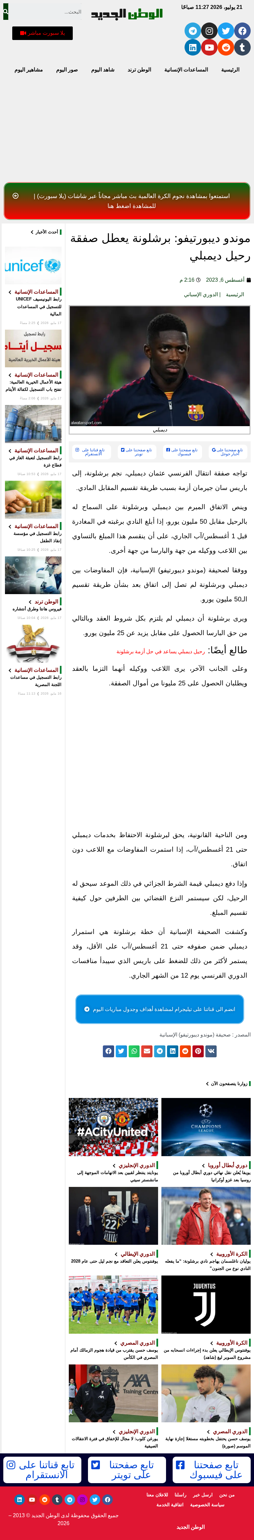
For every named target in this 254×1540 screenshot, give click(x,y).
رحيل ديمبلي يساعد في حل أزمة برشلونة (160, 651)
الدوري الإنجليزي (137, 1165)
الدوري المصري (137, 1342)
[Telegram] (193, 30)
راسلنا (181, 1494)
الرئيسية (230, 69)
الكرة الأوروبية (231, 1253)
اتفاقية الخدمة (170, 1504)
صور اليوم (67, 69)
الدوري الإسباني (201, 294)
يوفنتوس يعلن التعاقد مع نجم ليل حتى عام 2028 (114, 1261)
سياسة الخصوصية (207, 1504)
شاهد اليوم (102, 69)
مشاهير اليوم (29, 69)
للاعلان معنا (157, 1494)
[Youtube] (209, 47)
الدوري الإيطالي (138, 1253)
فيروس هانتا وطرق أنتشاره (37, 608)
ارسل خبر (203, 1494)
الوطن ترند (139, 69)
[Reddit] (226, 47)
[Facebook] (242, 30)
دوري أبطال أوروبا (227, 1165)
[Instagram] (209, 30)
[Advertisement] (127, 129)
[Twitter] (226, 30)
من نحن (227, 1494)
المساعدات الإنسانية (186, 69)
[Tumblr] (242, 47)
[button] (42, 33)
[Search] (5, 11)
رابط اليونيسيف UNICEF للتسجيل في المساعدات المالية (39, 306)
